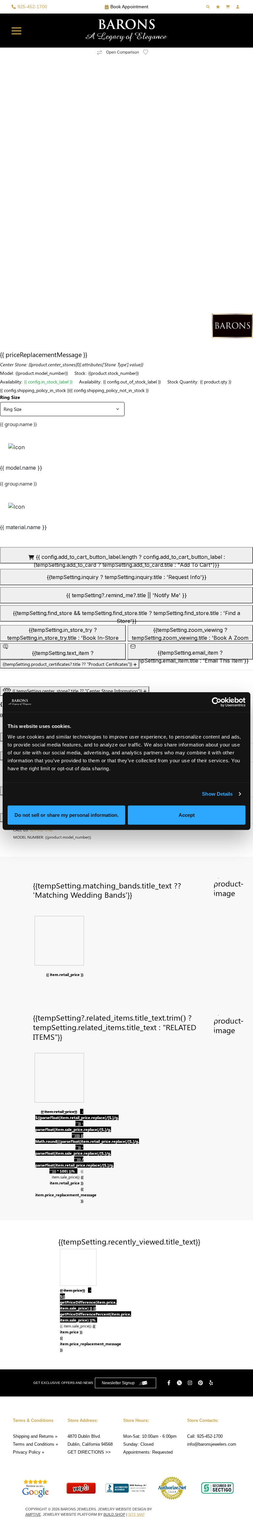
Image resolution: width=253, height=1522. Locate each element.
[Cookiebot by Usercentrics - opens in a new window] (216, 702)
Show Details (217, 794)
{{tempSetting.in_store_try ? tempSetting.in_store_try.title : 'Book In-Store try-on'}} (63, 634)
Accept (187, 814)
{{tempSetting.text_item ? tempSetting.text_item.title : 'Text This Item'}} (62, 655)
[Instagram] (190, 1382)
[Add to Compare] (99, 52)
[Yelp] (212, 1382)
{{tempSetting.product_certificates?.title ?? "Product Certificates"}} (68, 664)
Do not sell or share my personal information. (66, 814)
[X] (180, 1382)
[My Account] (238, 7)
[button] (16, 31)
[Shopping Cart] (229, 7)
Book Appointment (129, 6)
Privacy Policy (27, 1452)
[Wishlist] (219, 7)
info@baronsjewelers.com (211, 1444)
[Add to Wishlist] (149, 52)
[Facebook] (169, 1382)
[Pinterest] (201, 1382)
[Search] (209, 7)
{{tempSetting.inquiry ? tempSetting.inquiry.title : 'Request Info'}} (127, 577)
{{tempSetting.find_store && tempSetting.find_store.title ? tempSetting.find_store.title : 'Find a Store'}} (126, 616)
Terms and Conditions (33, 1444)
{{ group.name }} (18, 423)
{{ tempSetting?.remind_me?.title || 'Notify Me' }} (126, 595)
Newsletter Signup (118, 1383)
